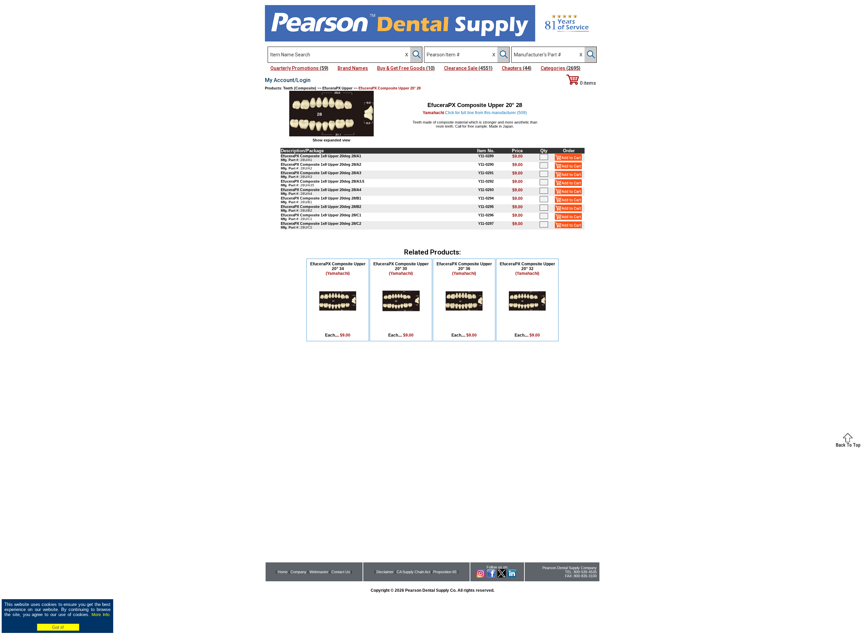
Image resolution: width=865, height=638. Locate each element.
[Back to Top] (848, 446)
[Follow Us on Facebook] (491, 576)
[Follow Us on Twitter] (501, 576)
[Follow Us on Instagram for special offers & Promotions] (480, 576)
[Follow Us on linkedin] (512, 576)
